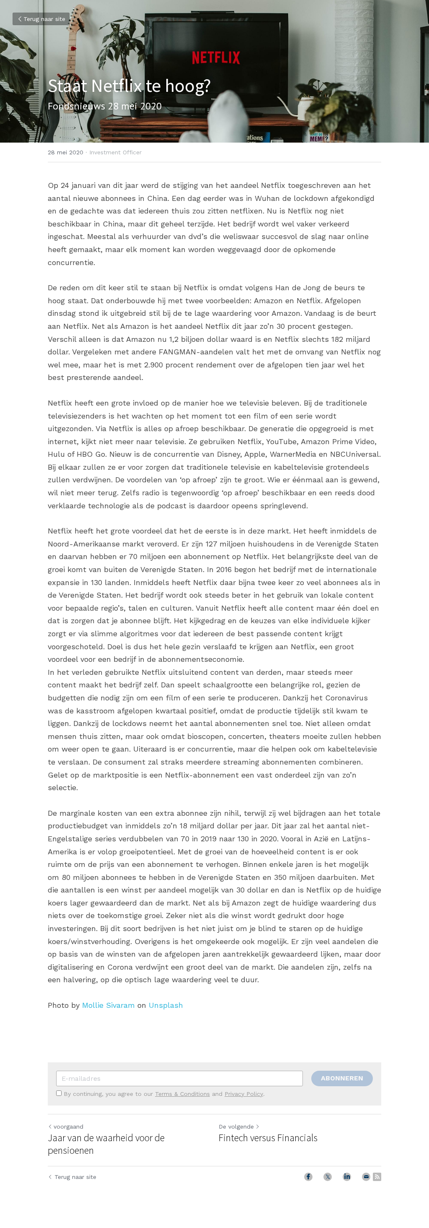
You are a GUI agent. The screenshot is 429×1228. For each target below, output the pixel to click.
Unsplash (166, 1005)
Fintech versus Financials (268, 1138)
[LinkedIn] (347, 1177)
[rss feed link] (377, 1177)
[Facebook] (308, 1177)
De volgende (236, 1126)
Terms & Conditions (182, 1093)
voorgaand (68, 1126)
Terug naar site (44, 19)
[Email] (366, 1177)
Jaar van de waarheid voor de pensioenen (106, 1144)
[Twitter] (327, 1177)
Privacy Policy (244, 1093)
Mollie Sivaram (108, 1005)
